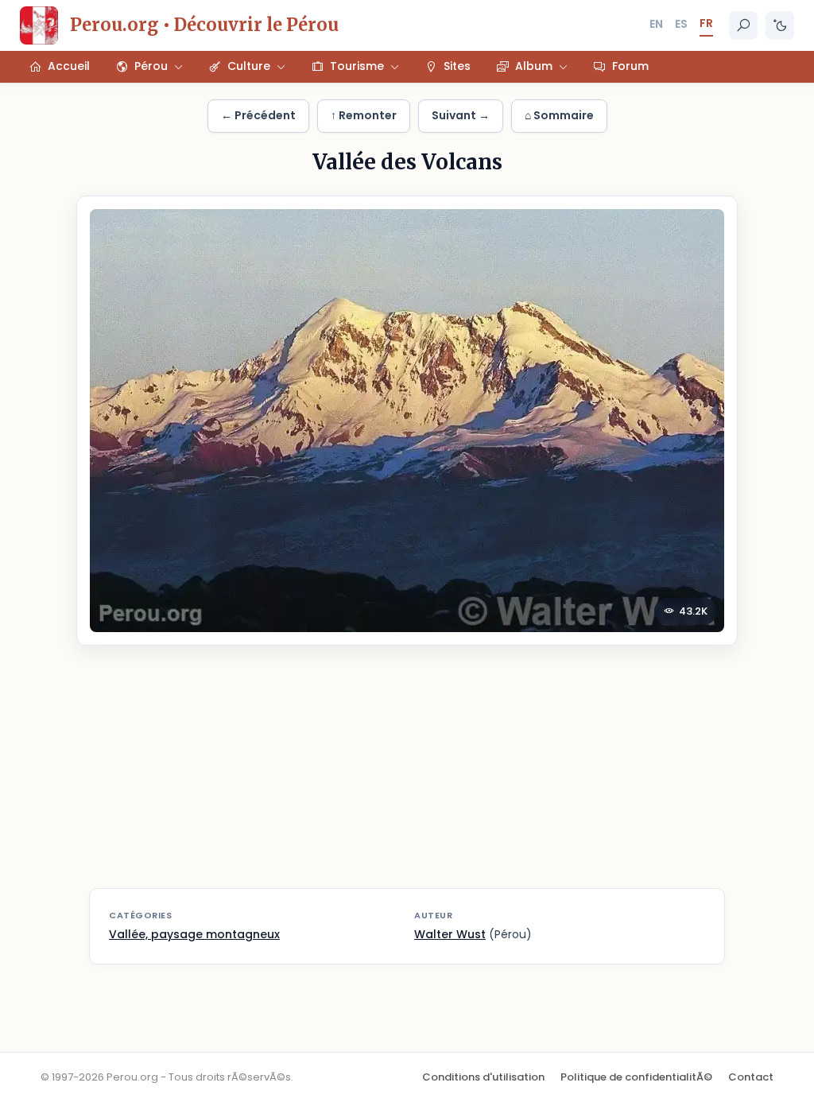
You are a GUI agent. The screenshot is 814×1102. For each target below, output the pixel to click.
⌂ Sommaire (559, 115)
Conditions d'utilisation (483, 1077)
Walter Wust (450, 934)
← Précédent (258, 115)
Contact (750, 1077)
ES (681, 24)
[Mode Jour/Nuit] (780, 25)
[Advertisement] (407, 776)
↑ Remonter (364, 115)
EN (656, 24)
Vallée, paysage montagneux (194, 934)
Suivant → (461, 115)
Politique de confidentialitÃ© (636, 1077)
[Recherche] (743, 25)
